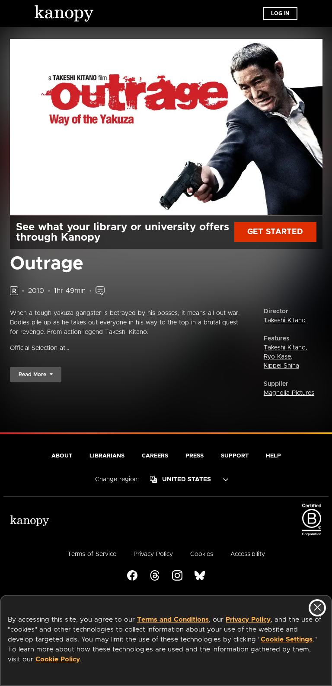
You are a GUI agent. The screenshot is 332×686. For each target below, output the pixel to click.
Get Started (275, 232)
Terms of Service (91, 554)
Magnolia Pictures (289, 393)
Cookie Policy (57, 659)
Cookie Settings (287, 639)
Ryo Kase (277, 357)
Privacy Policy (248, 619)
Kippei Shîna (281, 366)
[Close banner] (317, 608)
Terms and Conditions (173, 619)
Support (235, 456)
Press (194, 456)
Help (273, 456)
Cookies (201, 554)
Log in (280, 13)
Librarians (106, 456)
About (61, 456)
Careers (155, 456)
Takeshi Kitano (285, 321)
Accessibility (247, 554)
